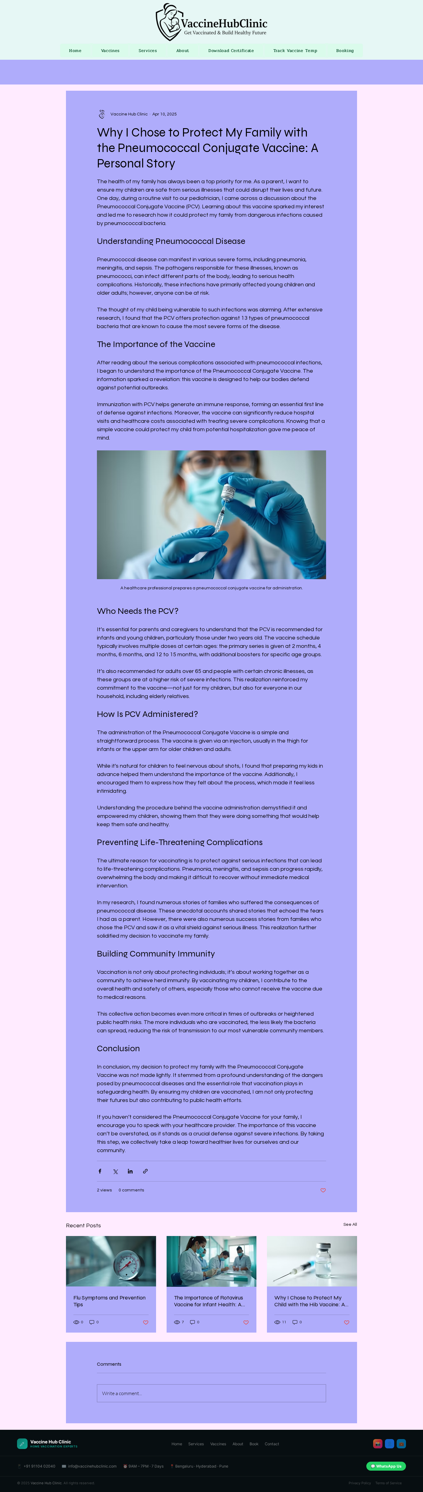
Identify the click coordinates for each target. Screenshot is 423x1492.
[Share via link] (145, 1171)
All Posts (75, 72)
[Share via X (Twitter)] (115, 1171)
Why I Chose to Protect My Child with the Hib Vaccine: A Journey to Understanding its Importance (309, 1301)
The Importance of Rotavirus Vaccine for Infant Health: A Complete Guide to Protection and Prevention (210, 1301)
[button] (349, 72)
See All (350, 1224)
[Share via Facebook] (100, 1171)
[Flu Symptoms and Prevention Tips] (111, 1261)
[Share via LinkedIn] (130, 1171)
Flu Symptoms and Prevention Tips (109, 1301)
